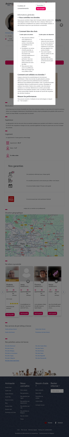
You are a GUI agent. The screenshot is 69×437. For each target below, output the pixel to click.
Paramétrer (40, 5)
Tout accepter (41, 8)
